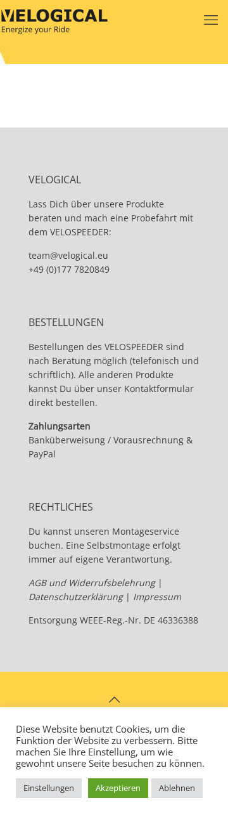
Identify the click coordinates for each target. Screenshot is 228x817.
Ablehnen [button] (177, 788)
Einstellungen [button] (48, 788)
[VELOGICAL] (54, 19)
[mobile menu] (211, 19)
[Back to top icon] (114, 699)
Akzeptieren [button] (118, 788)
